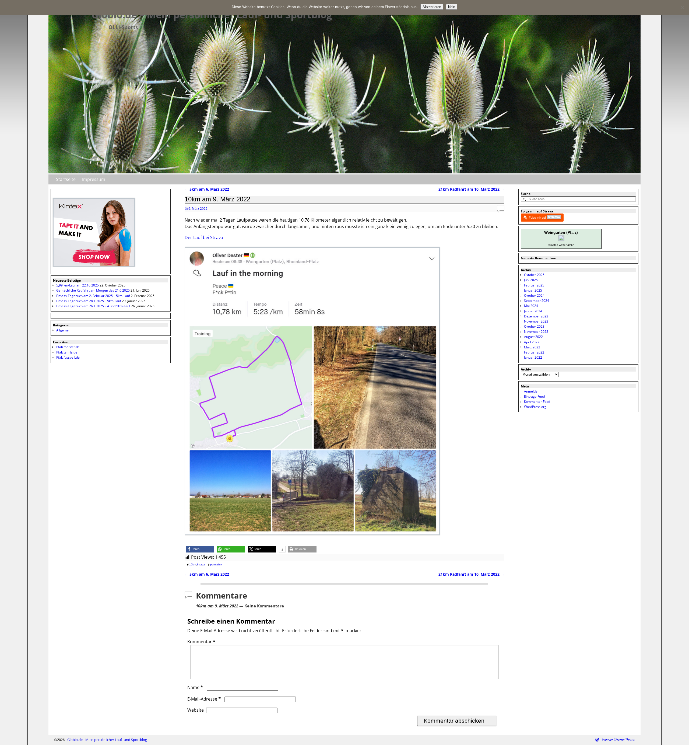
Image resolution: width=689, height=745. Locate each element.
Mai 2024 (531, 305)
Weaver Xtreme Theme (618, 739)
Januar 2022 (533, 357)
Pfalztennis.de (66, 352)
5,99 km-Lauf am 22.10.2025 (77, 285)
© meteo (553, 244)
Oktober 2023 (534, 326)
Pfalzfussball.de (68, 357)
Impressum (93, 179)
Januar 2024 (533, 311)
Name (195, 687)
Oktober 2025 (534, 274)
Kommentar (201, 642)
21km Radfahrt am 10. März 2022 (471, 189)
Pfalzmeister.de (68, 347)
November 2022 (536, 331)
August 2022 (533, 336)
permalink (216, 564)
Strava (201, 564)
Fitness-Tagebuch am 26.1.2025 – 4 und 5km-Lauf (93, 306)
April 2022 (531, 342)
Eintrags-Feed (534, 396)
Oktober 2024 (534, 295)
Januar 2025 (533, 290)
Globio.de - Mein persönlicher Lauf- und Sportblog (107, 739)
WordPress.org (535, 406)
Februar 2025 (534, 285)
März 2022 (532, 347)
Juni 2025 (531, 280)
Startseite (66, 179)
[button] (200, 549)
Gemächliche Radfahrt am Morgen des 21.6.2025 (93, 290)
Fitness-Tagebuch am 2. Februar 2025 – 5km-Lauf (93, 295)
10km (192, 564)
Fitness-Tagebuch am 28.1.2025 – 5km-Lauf (88, 301)
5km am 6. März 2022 (207, 189)
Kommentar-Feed (537, 401)
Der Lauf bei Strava (204, 237)
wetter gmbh (566, 244)
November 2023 (536, 321)
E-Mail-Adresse (204, 699)
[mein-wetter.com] (561, 240)
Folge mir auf (538, 217)
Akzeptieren (432, 7)
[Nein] (682, 7)
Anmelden (531, 391)
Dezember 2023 (536, 316)
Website (195, 710)
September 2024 (536, 300)
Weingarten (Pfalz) (561, 232)
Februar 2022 (534, 352)
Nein (451, 7)
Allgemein (63, 330)
